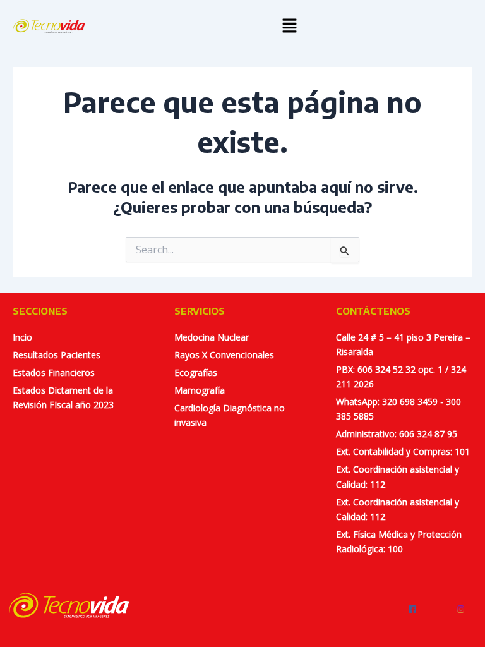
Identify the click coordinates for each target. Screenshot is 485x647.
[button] (289, 26)
